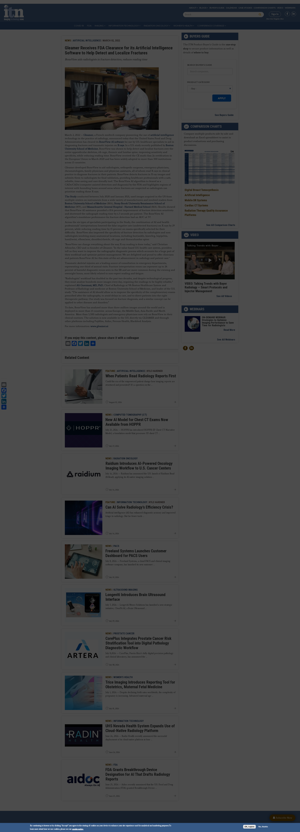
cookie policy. (77, 829)
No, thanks (263, 827)
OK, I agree (249, 827)
